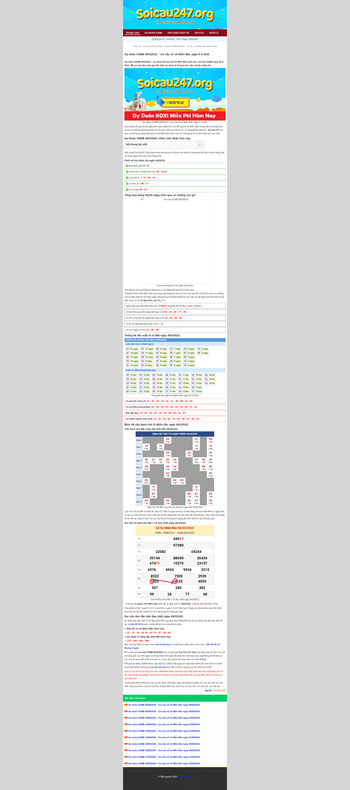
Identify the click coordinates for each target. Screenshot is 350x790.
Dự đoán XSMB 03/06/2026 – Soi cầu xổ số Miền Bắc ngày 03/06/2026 (164, 718)
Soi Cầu (199, 33)
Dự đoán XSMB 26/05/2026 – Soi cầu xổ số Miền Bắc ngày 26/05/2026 (164, 763)
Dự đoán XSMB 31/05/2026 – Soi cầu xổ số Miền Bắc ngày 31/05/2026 (164, 737)
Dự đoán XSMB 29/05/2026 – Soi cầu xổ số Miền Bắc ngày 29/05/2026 (164, 744)
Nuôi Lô (213, 33)
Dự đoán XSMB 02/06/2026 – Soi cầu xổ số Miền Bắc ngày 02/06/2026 (164, 724)
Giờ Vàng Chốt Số (178, 33)
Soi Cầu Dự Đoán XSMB (152, 46)
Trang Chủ (132, 33)
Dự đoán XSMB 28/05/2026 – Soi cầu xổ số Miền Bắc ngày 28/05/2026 (164, 750)
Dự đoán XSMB (153, 33)
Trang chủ (137, 46)
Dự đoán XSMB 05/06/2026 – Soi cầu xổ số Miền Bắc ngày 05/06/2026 (164, 711)
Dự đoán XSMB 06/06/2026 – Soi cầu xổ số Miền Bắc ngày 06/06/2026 (164, 705)
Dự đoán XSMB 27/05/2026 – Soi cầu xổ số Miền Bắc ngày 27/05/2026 (164, 757)
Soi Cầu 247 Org (187, 652)
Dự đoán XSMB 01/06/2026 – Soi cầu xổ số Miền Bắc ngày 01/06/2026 (164, 731)
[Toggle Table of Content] (198, 144)
